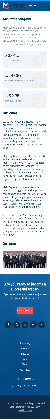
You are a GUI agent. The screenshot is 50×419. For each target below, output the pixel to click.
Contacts (25, 370)
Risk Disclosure (25, 410)
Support (25, 359)
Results (25, 354)
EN (38, 6)
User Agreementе (18, 407)
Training (25, 349)
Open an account (25, 311)
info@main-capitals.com (27, 386)
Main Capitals (6, 5)
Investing (25, 343)
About (25, 364)
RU (30, 6)
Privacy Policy (33, 407)
